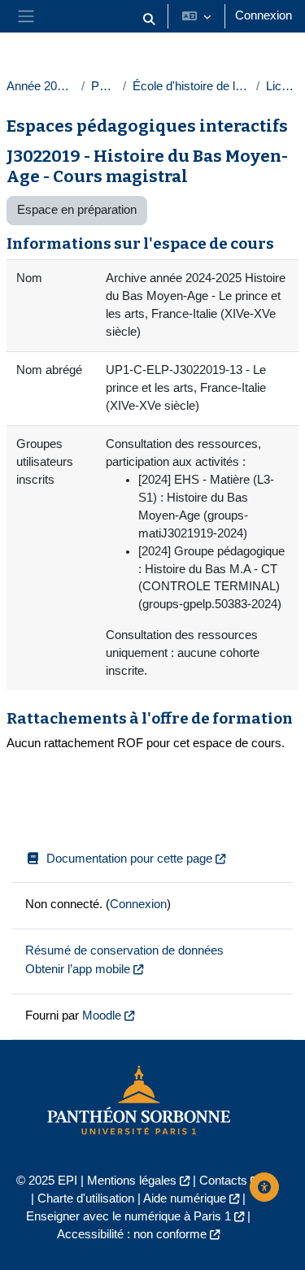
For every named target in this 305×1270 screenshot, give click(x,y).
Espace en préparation (77, 209)
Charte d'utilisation (85, 1198)
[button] (148, 19)
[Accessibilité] (264, 1187)
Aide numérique (184, 1198)
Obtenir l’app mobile (77, 969)
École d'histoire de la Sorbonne (191, 86)
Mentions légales (131, 1180)
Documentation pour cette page (129, 858)
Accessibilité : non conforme (132, 1234)
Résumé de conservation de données (124, 950)
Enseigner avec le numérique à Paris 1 (128, 1216)
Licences (282, 86)
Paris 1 (103, 86)
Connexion (263, 15)
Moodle (101, 1015)
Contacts (223, 1180)
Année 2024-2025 (41, 86)
